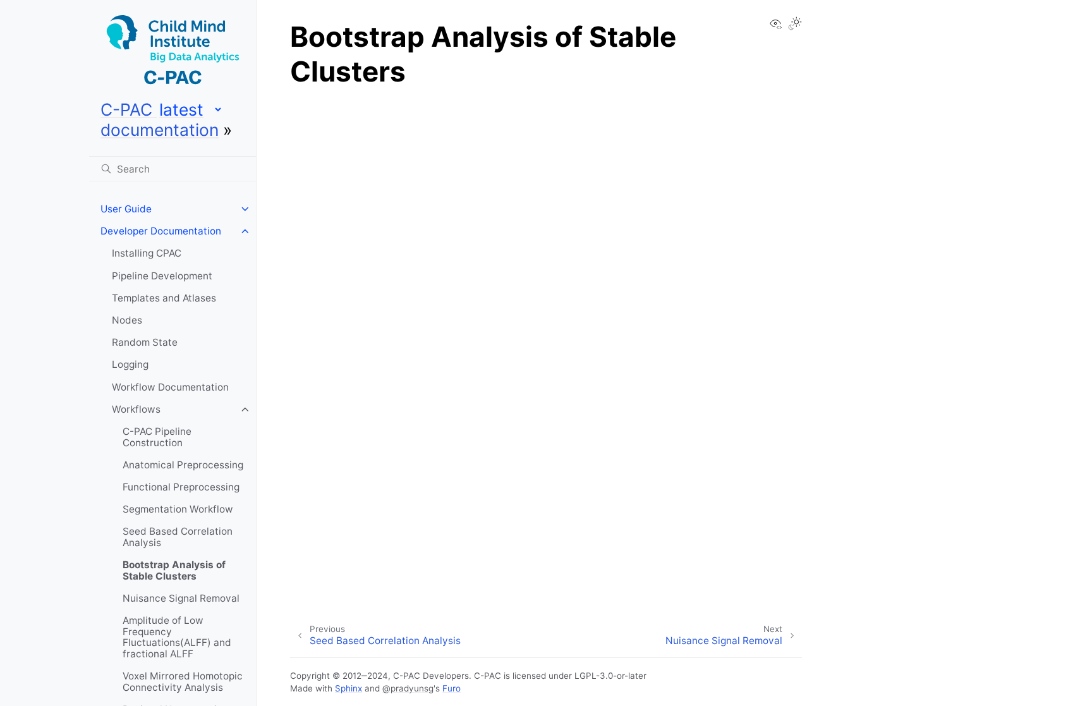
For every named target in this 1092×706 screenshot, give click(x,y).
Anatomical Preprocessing (183, 465)
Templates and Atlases (164, 298)
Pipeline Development (162, 276)
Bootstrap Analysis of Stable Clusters (174, 570)
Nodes (127, 320)
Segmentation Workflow (178, 509)
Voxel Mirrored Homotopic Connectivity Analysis (183, 681)
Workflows (136, 409)
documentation (159, 129)
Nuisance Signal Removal (181, 598)
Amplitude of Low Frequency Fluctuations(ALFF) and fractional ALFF (177, 637)
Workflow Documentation (170, 387)
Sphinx (348, 688)
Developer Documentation (160, 231)
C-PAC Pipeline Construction (157, 437)
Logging (130, 364)
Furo (451, 688)
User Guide (126, 209)
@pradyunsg (408, 688)
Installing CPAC (146, 253)
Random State (145, 342)
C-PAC (128, 109)
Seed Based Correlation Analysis (178, 537)
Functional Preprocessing (181, 487)
